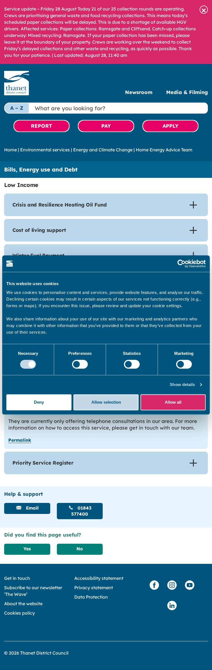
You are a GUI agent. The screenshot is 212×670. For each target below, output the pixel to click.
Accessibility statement (98, 578)
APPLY (170, 126)
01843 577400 (81, 511)
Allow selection (106, 402)
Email (32, 508)
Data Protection (91, 597)
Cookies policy (19, 613)
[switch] (80, 364)
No (79, 548)
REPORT (41, 126)
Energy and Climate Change (102, 149)
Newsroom (138, 92)
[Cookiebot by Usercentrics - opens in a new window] (181, 263)
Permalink (19, 440)
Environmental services (45, 149)
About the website (23, 603)
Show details (182, 384)
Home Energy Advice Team (164, 149)
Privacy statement (93, 587)
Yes (27, 548)
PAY (106, 126)
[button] (204, 10)
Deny (39, 402)
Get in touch (17, 578)
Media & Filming (187, 92)
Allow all (173, 402)
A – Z (16, 108)
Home (10, 149)
